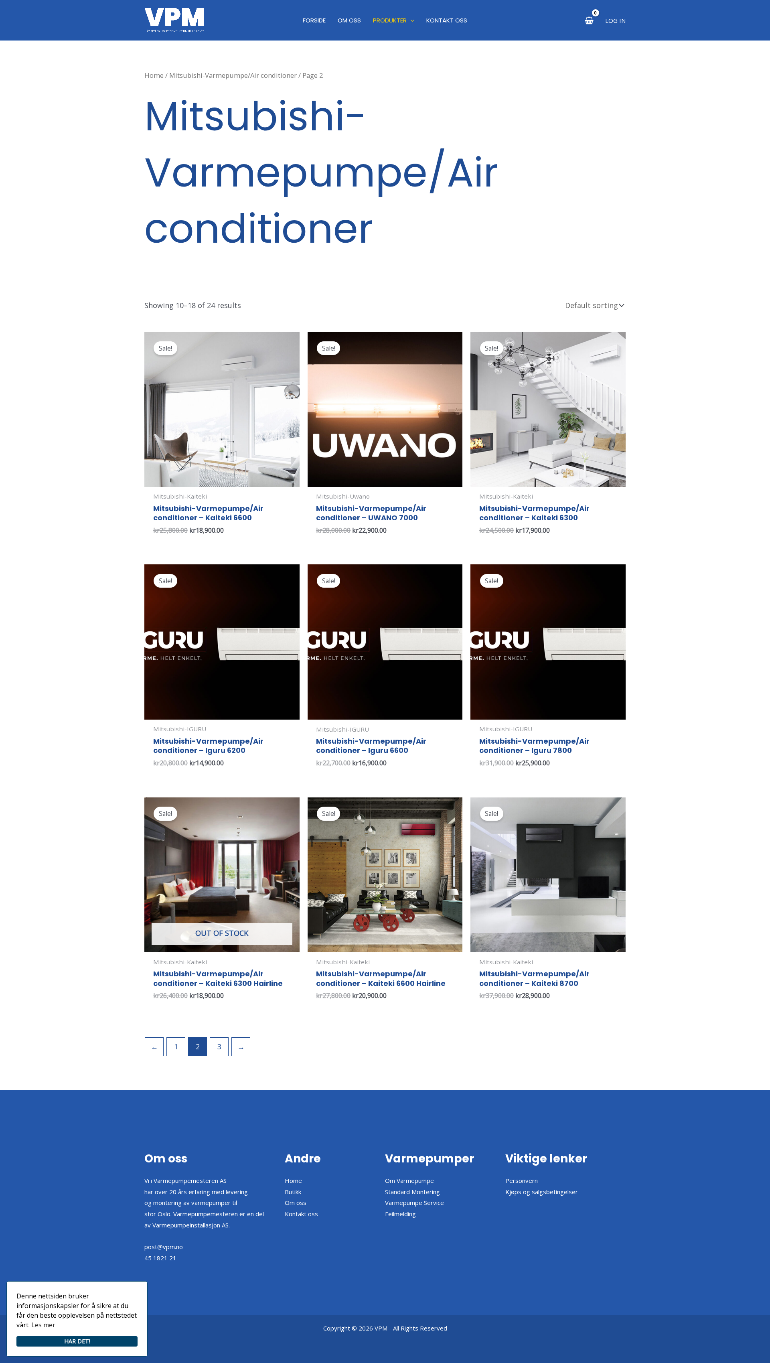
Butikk (293, 1192)
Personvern (521, 1180)
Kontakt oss (301, 1214)
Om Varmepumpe (409, 1180)
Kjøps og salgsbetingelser (541, 1192)
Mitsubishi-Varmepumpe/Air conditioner (233, 75)
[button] (410, 20)
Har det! (77, 1341)
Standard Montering (412, 1192)
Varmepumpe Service (414, 1203)
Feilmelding (400, 1214)
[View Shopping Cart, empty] (589, 20)
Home (154, 75)
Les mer (43, 1324)
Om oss (295, 1203)
